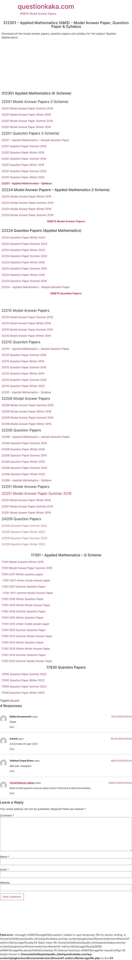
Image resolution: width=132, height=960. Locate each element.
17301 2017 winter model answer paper (26, 580)
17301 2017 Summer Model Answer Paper (27, 592)
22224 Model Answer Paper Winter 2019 (26, 196)
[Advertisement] (66, 64)
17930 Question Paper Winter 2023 (23, 692)
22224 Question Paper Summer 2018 (24, 281)
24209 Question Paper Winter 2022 (23, 531)
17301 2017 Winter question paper (22, 574)
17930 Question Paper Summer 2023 (24, 686)
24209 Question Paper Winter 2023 (23, 544)
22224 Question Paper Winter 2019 (23, 262)
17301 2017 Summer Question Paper (23, 586)
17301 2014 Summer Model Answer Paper (27, 661)
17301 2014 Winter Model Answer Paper (26, 648)
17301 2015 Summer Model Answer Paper (27, 636)
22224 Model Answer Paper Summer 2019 (27, 202)
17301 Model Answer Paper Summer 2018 (27, 568)
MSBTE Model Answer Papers (38, 13)
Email (4, 869)
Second (14, 700)
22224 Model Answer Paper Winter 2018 (26, 208)
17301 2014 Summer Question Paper (24, 654)
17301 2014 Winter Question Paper (22, 642)
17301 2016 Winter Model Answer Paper (26, 605)
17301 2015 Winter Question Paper (22, 617)
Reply (12, 727)
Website (5, 882)
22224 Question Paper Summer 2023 (24, 243)
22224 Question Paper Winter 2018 (23, 274)
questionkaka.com (46, 6)
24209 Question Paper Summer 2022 (24, 525)
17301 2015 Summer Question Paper (24, 630)
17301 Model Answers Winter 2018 (22, 561)
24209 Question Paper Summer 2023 (24, 538)
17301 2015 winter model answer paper (25, 623)
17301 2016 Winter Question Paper (22, 599)
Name (4, 856)
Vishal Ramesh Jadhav (22, 782)
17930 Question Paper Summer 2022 (24, 674)
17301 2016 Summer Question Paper (24, 611)
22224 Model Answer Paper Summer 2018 (27, 215)
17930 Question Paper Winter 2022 (23, 680)
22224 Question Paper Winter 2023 (23, 237)
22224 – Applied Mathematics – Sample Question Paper (36, 287)
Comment (7, 815)
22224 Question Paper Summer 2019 (24, 268)
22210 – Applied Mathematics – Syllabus (26, 392)
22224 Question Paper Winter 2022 (23, 250)
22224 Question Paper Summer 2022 (24, 256)
